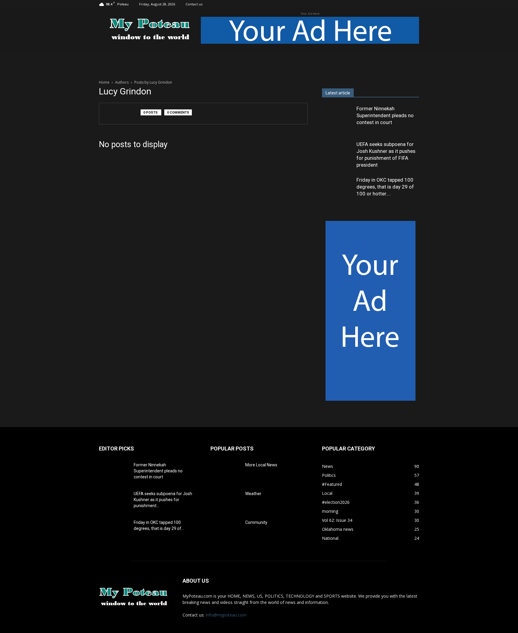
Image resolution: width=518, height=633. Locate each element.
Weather (253, 493)
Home (104, 82)
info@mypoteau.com (226, 615)
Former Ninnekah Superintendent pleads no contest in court (385, 115)
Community (256, 522)
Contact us (194, 4)
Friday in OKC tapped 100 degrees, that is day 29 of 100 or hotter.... (385, 187)
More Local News (261, 464)
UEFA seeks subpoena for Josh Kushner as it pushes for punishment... (163, 499)
